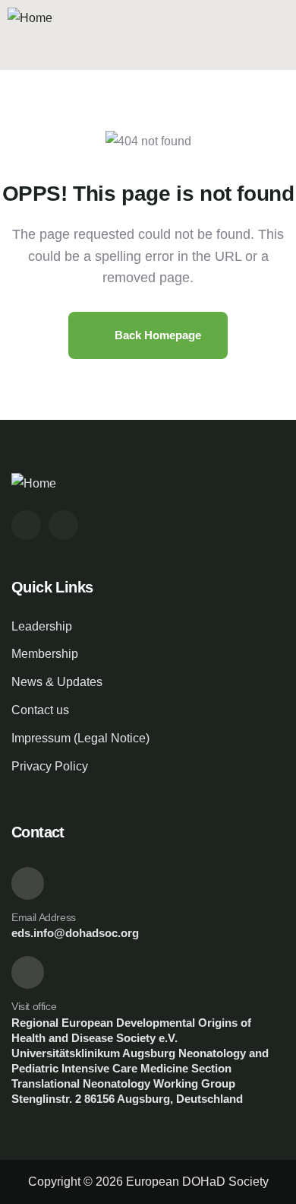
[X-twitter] (26, 525)
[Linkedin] (63, 525)
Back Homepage (156, 335)
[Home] (30, 19)
